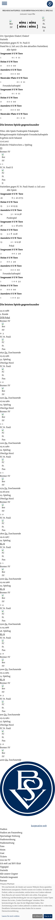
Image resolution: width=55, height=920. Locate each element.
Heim (2, 849)
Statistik (4, 39)
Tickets (3, 856)
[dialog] (27, 902)
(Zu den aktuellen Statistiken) (34, 46)
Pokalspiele (33, 131)
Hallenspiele (23, 134)
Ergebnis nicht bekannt (11, 137)
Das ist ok (48, 916)
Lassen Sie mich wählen (10, 916)
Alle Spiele (11, 131)
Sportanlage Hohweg (10, 835)
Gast (2, 853)
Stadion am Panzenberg (11, 832)
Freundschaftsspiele (38, 134)
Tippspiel (4, 866)
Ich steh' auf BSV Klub (10, 863)
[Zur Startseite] (50, 4)
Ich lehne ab (37, 916)
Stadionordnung (7, 839)
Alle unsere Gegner (9, 873)
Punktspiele (22, 131)
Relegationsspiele (8, 134)
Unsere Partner (7, 883)
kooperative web (39, 825)
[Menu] (4, 4)
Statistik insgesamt (9, 877)
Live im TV (5, 859)
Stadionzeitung (7, 842)
